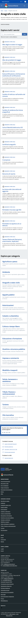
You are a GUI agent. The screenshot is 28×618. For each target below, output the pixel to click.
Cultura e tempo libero (6, 513)
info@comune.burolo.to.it (9, 564)
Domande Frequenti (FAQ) (6, 582)
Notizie (2, 541)
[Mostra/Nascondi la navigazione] (1, 5)
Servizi (6, 10)
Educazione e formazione (6, 516)
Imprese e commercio (5, 520)
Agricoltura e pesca (5, 501)
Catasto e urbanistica (5, 511)
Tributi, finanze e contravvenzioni (8, 526)
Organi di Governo (5, 487)
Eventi (2, 551)
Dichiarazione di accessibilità (7, 592)
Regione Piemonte (5, 1)
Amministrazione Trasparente (7, 596)
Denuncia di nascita (8, 174)
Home (2, 10)
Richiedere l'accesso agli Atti (11, 210)
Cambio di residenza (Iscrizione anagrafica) (12, 111)
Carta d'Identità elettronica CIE (12, 127)
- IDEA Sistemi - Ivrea (13, 614)
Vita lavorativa (4, 530)
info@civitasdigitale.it (8, 578)
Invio (25, 34)
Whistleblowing (4, 601)
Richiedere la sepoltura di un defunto (11, 225)
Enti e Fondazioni (4, 485)
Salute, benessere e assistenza (7, 524)
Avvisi (2, 537)
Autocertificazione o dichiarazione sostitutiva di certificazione (13, 75)
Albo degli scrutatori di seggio (12, 44)
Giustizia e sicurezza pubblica (7, 518)
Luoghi (2, 549)
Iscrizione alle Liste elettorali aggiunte (11, 190)
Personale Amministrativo (6, 490)
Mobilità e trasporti (5, 522)
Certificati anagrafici (9, 144)
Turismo (2, 528)
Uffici (2, 494)
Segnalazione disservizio (6, 586)
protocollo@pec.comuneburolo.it (10, 565)
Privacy (2, 598)
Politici (2, 492)
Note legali (3, 594)
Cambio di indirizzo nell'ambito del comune (13, 95)
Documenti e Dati (4, 483)
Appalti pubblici (4, 507)
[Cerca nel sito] (24, 5)
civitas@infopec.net (7, 580)
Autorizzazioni (4, 509)
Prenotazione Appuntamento (7, 584)
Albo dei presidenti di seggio (11, 60)
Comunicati (3, 539)
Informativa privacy (5, 590)
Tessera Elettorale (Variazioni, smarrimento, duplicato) (12, 240)
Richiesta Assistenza (5, 588)
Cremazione (6, 160)
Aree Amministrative (5, 481)
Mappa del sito (9, 615)
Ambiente (3, 503)
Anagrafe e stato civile (10, 41)
